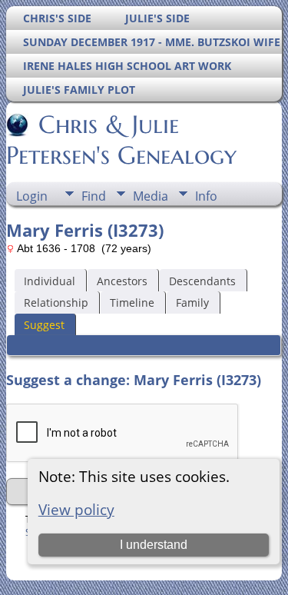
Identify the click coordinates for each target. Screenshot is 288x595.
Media (150, 196)
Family (192, 302)
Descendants (202, 281)
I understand (153, 544)
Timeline (132, 302)
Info (206, 196)
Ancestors (122, 281)
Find (93, 196)
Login (32, 196)
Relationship (56, 302)
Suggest (44, 324)
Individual (49, 281)
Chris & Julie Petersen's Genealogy (121, 140)
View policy (76, 509)
